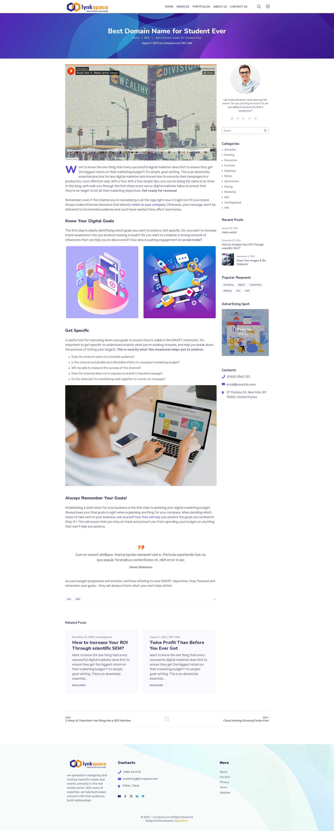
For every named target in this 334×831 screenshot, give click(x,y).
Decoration (230, 160)
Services (183, 6)
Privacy (224, 782)
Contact (225, 777)
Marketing (230, 170)
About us (220, 6)
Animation (230, 149)
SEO (147, 37)
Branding (229, 154)
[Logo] (86, 7)
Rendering (230, 191)
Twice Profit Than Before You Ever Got (177, 645)
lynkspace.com (171, 43)
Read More (79, 685)
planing (228, 290)
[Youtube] (119, 796)
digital (241, 284)
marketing (255, 284)
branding (228, 284)
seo (69, 599)
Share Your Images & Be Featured (251, 262)
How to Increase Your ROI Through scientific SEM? (100, 645)
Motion (228, 176)
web (77, 599)
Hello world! (229, 232)
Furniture (229, 165)
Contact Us (238, 6)
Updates (225, 792)
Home (169, 6)
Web (190, 43)
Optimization (231, 181)
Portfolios (201, 6)
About (223, 771)
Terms (223, 787)
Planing (228, 186)
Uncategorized (104, 637)
